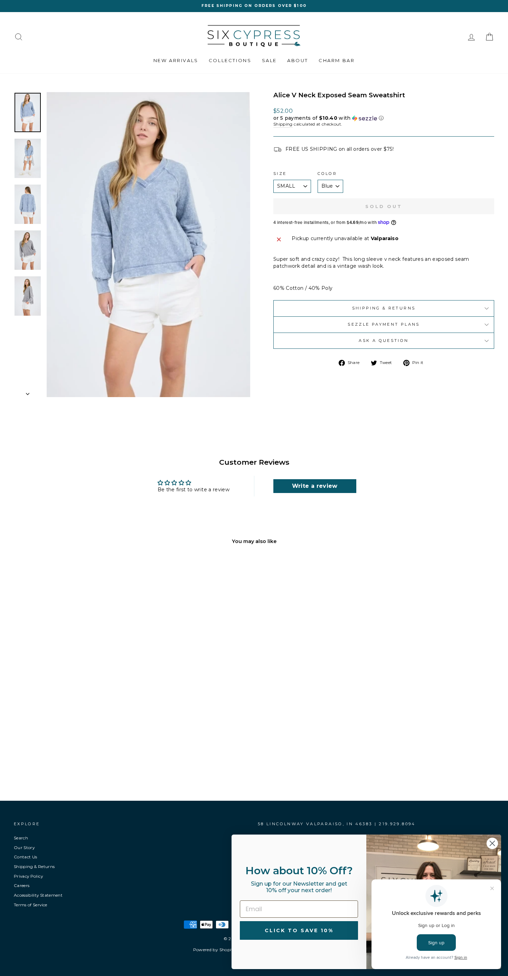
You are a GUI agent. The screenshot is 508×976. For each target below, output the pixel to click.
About (297, 60)
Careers (21, 885)
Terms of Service (30, 904)
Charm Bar (337, 60)
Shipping (283, 124)
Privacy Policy (28, 876)
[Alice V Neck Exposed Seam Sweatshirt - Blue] (66, 760)
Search (21, 837)
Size (279, 173)
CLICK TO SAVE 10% (299, 930)
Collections (230, 60)
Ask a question (383, 340)
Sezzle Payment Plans (384, 324)
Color (327, 173)
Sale (269, 60)
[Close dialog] (492, 843)
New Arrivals (175, 60)
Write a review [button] (315, 486)
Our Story (24, 847)
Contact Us (25, 856)
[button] (383, 118)
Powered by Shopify (214, 949)
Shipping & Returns (383, 308)
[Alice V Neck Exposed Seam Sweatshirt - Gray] (76, 760)
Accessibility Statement (38, 895)
